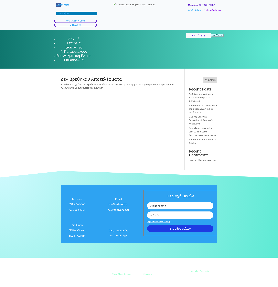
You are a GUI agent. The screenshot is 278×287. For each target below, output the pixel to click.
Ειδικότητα (73, 47)
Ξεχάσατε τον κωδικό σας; (158, 221)
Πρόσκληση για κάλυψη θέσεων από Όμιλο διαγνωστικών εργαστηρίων (202, 132)
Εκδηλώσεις (75, 24)
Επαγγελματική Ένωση (73, 55)
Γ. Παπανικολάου (74, 51)
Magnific (194, 271)
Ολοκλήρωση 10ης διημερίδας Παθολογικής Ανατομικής (201, 120)
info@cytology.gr (195, 10)
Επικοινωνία (74, 60)
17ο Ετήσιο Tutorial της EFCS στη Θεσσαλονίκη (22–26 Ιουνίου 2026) (203, 109)
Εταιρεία (74, 43)
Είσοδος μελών (180, 229)
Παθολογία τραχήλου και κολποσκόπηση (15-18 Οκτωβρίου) (201, 97)
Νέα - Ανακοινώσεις (75, 20)
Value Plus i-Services (121, 274)
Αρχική (73, 38)
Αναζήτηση (210, 79)
